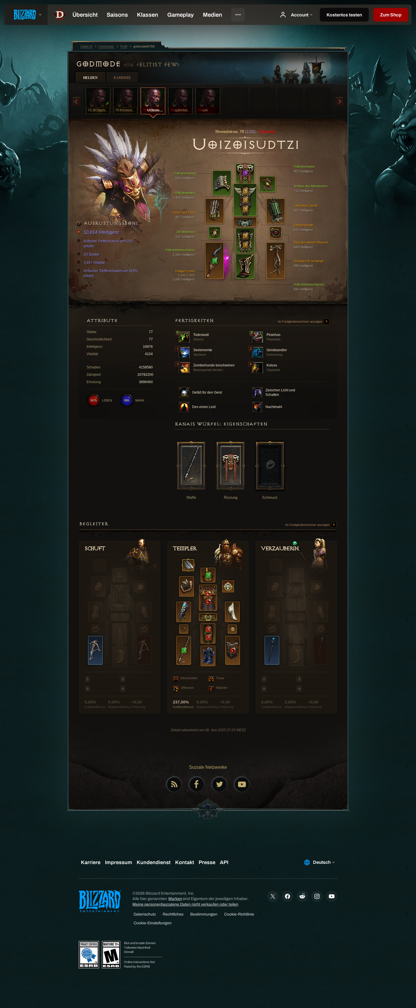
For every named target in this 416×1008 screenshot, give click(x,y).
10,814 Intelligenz (101, 232)
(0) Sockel (91, 254)
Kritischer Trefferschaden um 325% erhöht (111, 273)
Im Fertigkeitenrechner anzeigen (300, 321)
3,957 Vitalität (94, 263)
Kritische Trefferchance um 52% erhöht (108, 243)
